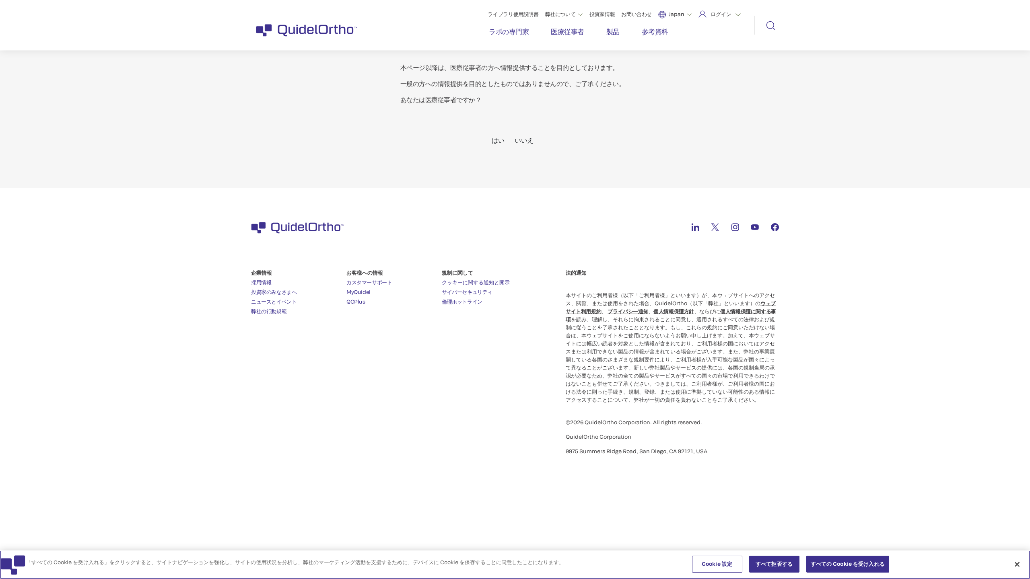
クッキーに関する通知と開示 (476, 282)
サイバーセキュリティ (467, 292)
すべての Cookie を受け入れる (848, 564)
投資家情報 (602, 14)
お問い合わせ (636, 14)
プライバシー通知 (628, 311)
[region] (515, 564)
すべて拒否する (774, 564)
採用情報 (261, 282)
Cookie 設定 (717, 564)
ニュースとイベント (274, 301)
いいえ (524, 140)
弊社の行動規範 (268, 311)
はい (498, 140)
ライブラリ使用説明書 (513, 14)
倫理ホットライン (462, 301)
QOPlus (355, 301)
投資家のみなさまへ (274, 292)
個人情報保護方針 (673, 311)
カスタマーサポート (369, 282)
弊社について (560, 14)
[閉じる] (1017, 564)
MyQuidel (358, 292)
